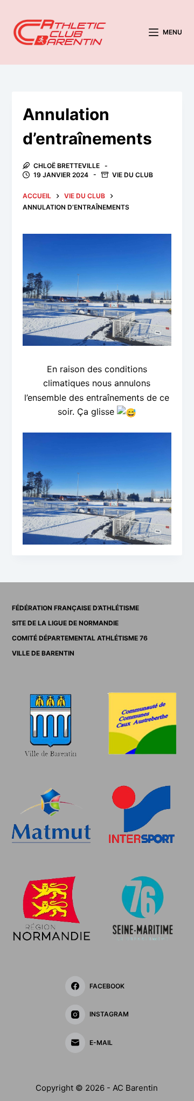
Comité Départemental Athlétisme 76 (80, 638)
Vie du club (132, 175)
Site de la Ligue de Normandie (65, 623)
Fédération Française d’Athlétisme (75, 608)
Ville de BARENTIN (43, 653)
